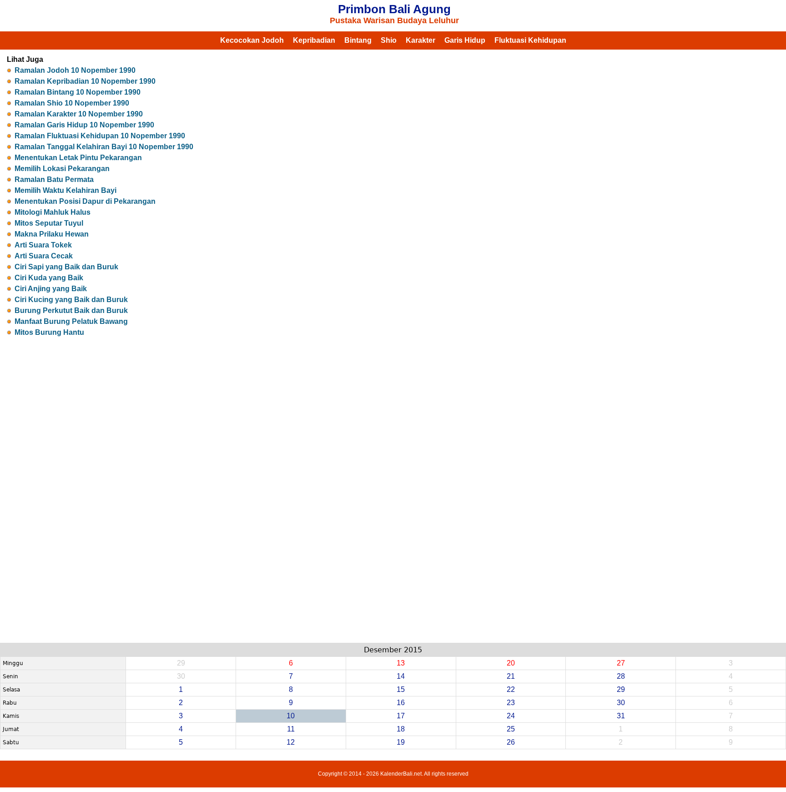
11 (291, 729)
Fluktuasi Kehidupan (530, 40)
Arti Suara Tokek (43, 245)
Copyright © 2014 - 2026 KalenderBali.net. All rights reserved (393, 774)
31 (621, 716)
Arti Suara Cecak (44, 256)
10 (291, 716)
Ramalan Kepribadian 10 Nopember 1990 (85, 81)
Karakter (420, 40)
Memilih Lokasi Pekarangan (62, 168)
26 (511, 742)
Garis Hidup (464, 40)
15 (401, 689)
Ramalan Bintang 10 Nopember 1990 (78, 92)
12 (291, 742)
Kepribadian (314, 40)
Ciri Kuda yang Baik (49, 278)
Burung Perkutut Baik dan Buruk (71, 310)
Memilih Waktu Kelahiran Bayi (65, 190)
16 (401, 702)
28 (621, 676)
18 (401, 729)
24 (511, 716)
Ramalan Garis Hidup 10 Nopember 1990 (84, 125)
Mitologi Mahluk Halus (53, 212)
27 (621, 663)
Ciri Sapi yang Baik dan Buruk (66, 267)
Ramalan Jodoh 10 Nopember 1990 (75, 70)
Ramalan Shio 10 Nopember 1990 (72, 103)
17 (401, 716)
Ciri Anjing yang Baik (51, 289)
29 (621, 689)
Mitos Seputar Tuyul (49, 223)
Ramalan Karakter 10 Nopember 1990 (79, 114)
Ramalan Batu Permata (54, 179)
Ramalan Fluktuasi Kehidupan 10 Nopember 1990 (100, 136)
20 (511, 663)
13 (401, 663)
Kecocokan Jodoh (252, 40)
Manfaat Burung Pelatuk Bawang (71, 321)
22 (511, 689)
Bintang (358, 40)
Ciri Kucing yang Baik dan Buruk (71, 299)
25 (511, 729)
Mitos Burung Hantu (49, 332)
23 (511, 702)
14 (401, 676)
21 (511, 676)
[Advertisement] (393, 476)
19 (401, 742)
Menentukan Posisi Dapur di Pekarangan (85, 201)
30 (621, 702)
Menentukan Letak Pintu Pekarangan (78, 157)
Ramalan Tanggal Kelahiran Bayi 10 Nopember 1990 (104, 147)
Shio (389, 40)
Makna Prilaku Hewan (52, 234)
